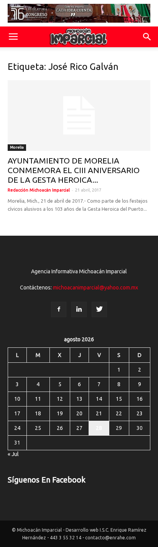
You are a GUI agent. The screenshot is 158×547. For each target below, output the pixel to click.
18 (38, 413)
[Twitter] (99, 309)
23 (140, 413)
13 (79, 399)
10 (17, 399)
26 (60, 428)
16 (140, 399)
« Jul (13, 454)
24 (17, 428)
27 (79, 428)
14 (99, 399)
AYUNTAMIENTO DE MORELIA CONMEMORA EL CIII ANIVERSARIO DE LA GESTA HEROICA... (74, 170)
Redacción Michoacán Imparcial (39, 190)
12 (60, 399)
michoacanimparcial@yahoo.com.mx (95, 287)
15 (119, 399)
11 (38, 399)
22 (119, 413)
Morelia (17, 147)
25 (38, 428)
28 (99, 428)
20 (79, 413)
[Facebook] (58, 309)
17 (17, 413)
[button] (147, 36)
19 (60, 413)
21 (99, 413)
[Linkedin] (79, 309)
